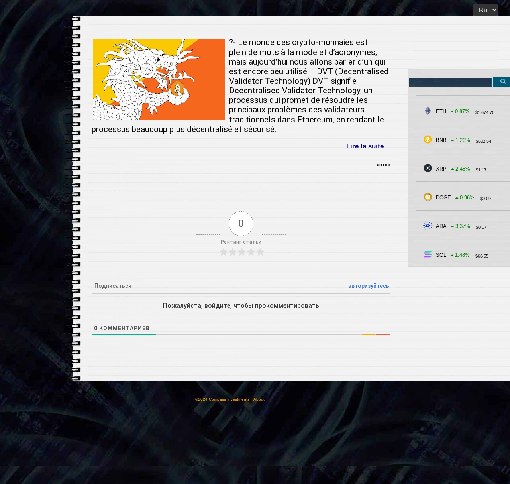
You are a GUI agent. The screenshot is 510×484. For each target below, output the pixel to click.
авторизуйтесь (368, 286)
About (259, 399)
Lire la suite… (368, 146)
